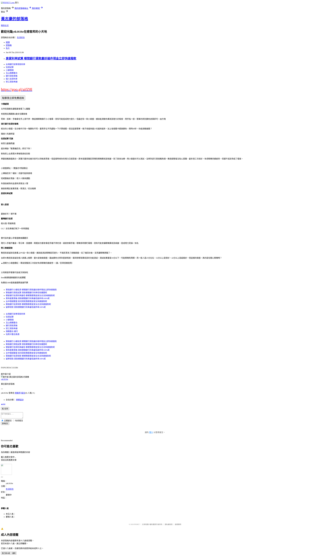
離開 (14, 553)
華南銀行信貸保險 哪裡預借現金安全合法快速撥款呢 (28, 304)
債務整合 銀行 (12, 331)
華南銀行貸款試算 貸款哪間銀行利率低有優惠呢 (26, 293)
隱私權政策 (169, 524)
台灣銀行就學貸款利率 (15, 64)
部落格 (9, 45)
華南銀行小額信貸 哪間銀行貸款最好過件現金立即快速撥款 (31, 290)
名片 (8, 48)
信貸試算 (10, 67)
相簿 (8, 42)
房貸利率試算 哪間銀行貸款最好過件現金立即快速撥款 (41, 58)
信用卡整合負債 (12, 334)
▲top (3, 404)
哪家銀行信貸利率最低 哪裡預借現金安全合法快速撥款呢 (30, 295)
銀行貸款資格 (11, 76)
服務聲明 (178, 524)
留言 (23, 393)
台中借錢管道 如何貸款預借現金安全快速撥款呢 (26, 301)
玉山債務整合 (11, 73)
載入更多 (5, 409)
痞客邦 (18, 393)
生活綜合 (21, 37)
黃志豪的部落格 (14, 19)
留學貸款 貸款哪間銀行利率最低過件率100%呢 (26, 307)
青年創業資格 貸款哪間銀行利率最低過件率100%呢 (28, 298)
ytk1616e (4, 379)
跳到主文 (5, 25)
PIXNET (137, 524)
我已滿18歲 (6, 553)
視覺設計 (20, 400)
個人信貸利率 (11, 79)
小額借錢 (10, 70)
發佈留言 (5, 423)
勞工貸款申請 (11, 82)
